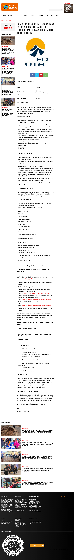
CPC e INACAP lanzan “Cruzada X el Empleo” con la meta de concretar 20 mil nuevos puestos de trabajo (7, 517)
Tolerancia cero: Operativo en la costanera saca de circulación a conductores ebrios (35, 507)
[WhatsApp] (45, 75)
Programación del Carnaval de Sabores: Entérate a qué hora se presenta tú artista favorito (37, 483)
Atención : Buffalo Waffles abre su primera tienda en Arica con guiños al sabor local (35, 522)
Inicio (2, 20)
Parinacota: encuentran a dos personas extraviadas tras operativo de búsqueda (7, 506)
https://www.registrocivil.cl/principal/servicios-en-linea (35, 293)
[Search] (61, 10)
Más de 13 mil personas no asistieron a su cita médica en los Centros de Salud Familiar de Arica (7, 522)
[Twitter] (9, 28)
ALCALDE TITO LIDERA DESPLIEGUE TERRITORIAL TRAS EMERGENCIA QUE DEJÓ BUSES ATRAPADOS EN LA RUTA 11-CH (7, 511)
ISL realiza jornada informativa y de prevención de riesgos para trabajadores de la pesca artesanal (7, 91)
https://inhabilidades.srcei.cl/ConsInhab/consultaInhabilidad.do (37, 299)
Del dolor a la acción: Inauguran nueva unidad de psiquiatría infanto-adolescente (35, 512)
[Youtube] (11, 28)
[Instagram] (7, 28)
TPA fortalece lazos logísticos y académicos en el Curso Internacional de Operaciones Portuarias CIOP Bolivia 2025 (35, 517)
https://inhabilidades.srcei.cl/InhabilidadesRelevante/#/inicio (37, 305)
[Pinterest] (41, 75)
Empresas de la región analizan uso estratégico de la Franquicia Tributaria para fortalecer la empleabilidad (7, 112)
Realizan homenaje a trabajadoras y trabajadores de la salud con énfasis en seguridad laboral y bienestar (35, 501)
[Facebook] (5, 28)
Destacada (67, 3)
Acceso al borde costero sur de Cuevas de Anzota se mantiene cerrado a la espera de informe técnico (68, 8)
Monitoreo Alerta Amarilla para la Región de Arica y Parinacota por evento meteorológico (7, 501)
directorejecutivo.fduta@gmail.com (25, 279)
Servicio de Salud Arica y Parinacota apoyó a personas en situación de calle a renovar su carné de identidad (8, 71)
